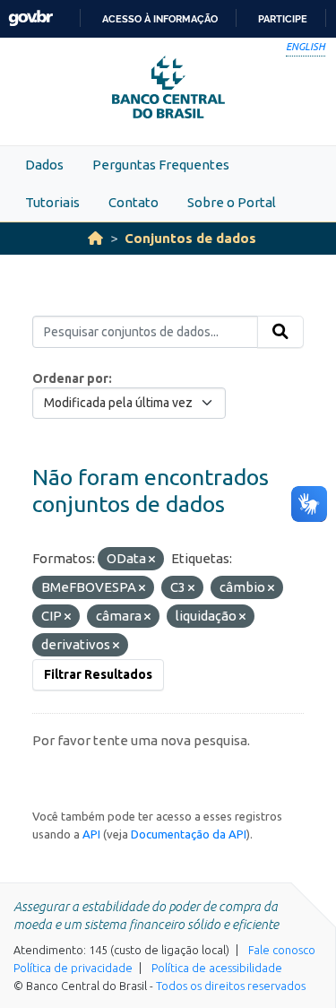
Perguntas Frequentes (160, 164)
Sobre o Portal (231, 202)
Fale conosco (281, 949)
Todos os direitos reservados (231, 985)
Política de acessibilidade (216, 967)
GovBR (30, 18)
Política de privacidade (73, 967)
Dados (44, 164)
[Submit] (280, 332)
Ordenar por (70, 378)
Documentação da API (188, 834)
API (91, 834)
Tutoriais (52, 202)
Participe (282, 19)
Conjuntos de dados (190, 238)
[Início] (95, 238)
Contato (133, 202)
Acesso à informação (160, 19)
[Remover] (152, 559)
